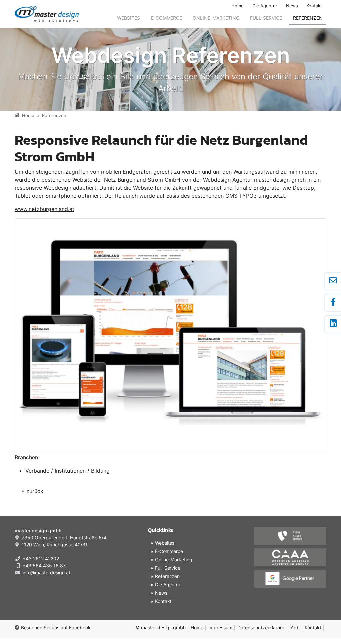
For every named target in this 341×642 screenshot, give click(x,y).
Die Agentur (264, 5)
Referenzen (308, 18)
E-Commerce (166, 18)
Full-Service (266, 18)
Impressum (220, 627)
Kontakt (314, 5)
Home (237, 5)
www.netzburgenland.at (44, 209)
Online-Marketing (216, 18)
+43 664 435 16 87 (44, 565)
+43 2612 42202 (41, 558)
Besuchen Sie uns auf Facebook (56, 627)
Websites (128, 18)
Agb (295, 627)
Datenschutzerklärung (261, 627)
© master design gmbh (160, 627)
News (292, 5)
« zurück (32, 491)
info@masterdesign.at (46, 572)
